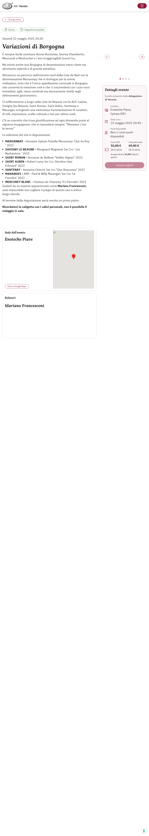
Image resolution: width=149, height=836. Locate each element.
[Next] (141, 56)
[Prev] (107, 56)
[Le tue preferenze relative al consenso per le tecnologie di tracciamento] (144, 831)
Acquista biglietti (124, 165)
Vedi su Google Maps (16, 286)
